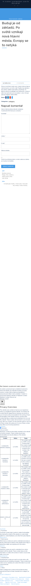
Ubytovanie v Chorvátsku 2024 (10, 577)
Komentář (4, 113)
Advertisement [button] (3, 556)
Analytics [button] (2, 546)
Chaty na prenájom (5, 584)
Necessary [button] (2, 426)
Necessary (4, 428)
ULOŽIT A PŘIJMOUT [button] (5, 574)
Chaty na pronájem (22, 582)
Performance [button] (3, 537)
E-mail (3, 143)
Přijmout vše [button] (13, 397)
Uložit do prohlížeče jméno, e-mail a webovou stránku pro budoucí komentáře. (15, 160)
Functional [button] (2, 529)
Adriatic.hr (3, 195)
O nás (3, 280)
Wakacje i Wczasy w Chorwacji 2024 (14, 579)
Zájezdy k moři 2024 (10, 582)
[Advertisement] (15, 65)
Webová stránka (5, 150)
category (12, 101)
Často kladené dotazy (4, 268)
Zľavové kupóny (15, 584)
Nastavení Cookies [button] (4, 397)
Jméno (3, 136)
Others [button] (1, 566)
